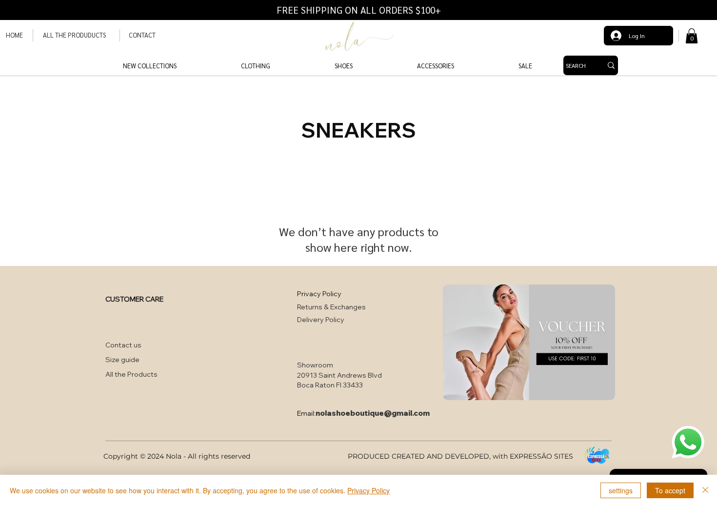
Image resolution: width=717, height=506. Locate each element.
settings (621, 490)
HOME (14, 35)
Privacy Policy (368, 490)
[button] (691, 35)
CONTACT (142, 35)
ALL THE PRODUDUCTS (74, 35)
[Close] (705, 490)
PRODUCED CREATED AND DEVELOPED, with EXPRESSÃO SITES (460, 456)
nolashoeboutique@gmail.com (373, 413)
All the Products (131, 374)
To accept (670, 490)
